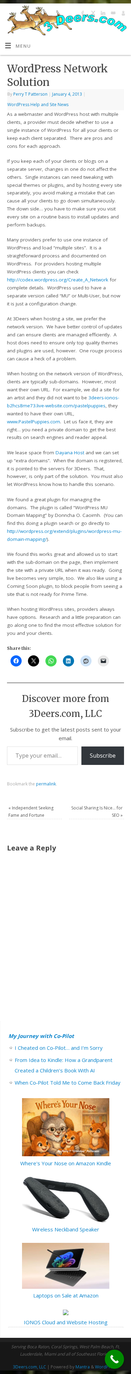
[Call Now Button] (114, 1359)
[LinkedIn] (102, 14)
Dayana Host (70, 452)
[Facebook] (82, 14)
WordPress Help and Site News (37, 104)
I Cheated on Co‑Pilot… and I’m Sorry (59, 1047)
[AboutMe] (122, 14)
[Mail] (112, 14)
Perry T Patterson (30, 94)
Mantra (82, 1367)
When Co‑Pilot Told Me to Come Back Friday (68, 1082)
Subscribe (103, 755)
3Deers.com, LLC (29, 1367)
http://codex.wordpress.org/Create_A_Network (57, 280)
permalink (46, 784)
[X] (92, 14)
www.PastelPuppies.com (33, 421)
